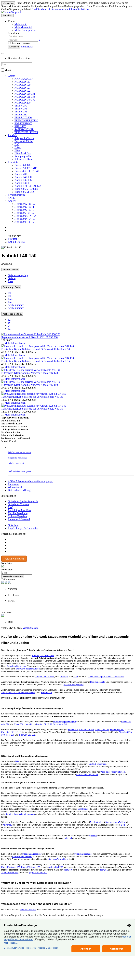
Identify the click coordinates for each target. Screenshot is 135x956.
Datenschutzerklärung (19, 490)
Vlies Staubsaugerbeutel (87, 774)
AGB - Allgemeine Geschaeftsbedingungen (30, 481)
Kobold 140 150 (23, 177)
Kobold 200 (20, 174)
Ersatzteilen (83, 809)
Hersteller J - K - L (24, 212)
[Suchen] (2, 68)
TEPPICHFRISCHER (26, 132)
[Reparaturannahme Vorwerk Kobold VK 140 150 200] (30, 334)
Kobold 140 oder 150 (10, 867)
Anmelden (7, 15)
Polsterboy (7, 825)
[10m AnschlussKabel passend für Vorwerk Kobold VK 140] (33, 405)
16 (9, 322)
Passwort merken (20, 43)
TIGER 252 (20, 111)
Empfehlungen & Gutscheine (23, 528)
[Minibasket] (2, 53)
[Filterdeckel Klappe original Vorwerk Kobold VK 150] (30, 381)
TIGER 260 (20, 114)
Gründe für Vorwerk (18, 504)
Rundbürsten (46, 692)
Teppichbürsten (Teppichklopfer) (20, 814)
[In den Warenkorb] (2, 344)
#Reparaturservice (28, 910)
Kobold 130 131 (23, 183)
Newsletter (7, 569)
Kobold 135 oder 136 (30, 867)
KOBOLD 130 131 (24, 93)
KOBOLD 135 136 (24, 96)
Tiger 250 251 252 (24, 191)
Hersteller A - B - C (24, 203)
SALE (11, 197)
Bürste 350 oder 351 (23, 724)
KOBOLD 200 (22, 102)
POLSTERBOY (23, 123)
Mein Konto (20, 24)
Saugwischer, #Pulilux (115, 822)
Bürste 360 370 (22, 165)
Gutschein (13, 525)
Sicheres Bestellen (17, 516)
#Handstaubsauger (83, 854)
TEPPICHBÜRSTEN (26, 120)
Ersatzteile (13, 162)
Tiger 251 (103, 870)
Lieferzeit (68, 838)
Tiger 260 (10, 735)
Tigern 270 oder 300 (38, 872)
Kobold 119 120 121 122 (27, 186)
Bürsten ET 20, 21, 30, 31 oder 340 (51, 724)
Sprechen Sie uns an (16, 666)
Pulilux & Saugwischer (73, 685)
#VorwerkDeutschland (58, 859)
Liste (10, 281)
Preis (11, 287)
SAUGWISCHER (24, 129)
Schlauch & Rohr (23, 159)
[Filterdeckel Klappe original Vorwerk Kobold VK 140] (30, 370)
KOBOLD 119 (22, 81)
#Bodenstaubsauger (31, 854)
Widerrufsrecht (15, 487)
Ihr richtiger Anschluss (19, 510)
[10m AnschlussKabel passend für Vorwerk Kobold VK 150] (33, 393)
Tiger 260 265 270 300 (26, 188)
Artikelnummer (16, 305)
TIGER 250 (20, 105)
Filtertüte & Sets (22, 153)
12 (12, 314)
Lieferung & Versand (19, 519)
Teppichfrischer (96, 822)
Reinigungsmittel (23, 156)
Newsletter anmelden (13, 576)
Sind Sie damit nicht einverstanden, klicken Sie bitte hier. (61, 9)
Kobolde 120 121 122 (11, 732)
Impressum (13, 484)
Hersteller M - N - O (25, 215)
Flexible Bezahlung (18, 513)
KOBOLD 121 (22, 87)
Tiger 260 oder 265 (9, 872)
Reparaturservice (16, 194)
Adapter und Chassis (44, 677)
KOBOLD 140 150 (24, 99)
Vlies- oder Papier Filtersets (112, 772)
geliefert (93, 835)
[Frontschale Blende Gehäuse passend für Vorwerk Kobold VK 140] (37, 346)
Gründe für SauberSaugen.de (23, 501)
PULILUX (20, 126)
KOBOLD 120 (22, 84)
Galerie (10, 269)
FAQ (10, 507)
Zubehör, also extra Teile (43, 655)
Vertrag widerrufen (14, 558)
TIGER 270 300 (23, 117)
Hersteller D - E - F (24, 206)
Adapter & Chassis (24, 138)
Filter (17, 150)
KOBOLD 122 (22, 90)
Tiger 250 (67, 870)
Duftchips (64, 677)
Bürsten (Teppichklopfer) (65, 722)
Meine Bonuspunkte (25, 30)
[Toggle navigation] (2, 71)
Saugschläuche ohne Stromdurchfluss (18, 692)
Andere (12, 200)
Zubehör (12, 135)
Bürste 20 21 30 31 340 (26, 171)
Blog (123, 825)
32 (9, 328)
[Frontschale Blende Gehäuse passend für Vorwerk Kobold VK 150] (37, 358)
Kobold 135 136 (23, 180)
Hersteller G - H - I (24, 209)
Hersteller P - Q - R (24, 218)
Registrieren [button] (27, 46)
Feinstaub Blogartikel (96, 764)
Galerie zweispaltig (18, 275)
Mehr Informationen (15, 343)
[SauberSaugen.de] (11, 12)
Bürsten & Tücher (23, 141)
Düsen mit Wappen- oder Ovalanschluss (106, 677)
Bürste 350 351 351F (25, 168)
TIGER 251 (20, 108)
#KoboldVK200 (56, 867)
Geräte (11, 75)
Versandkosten (30, 627)
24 (9, 325)
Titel (10, 293)
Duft (16, 144)
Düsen (17, 147)
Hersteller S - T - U (24, 221)
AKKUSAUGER (23, 78)
